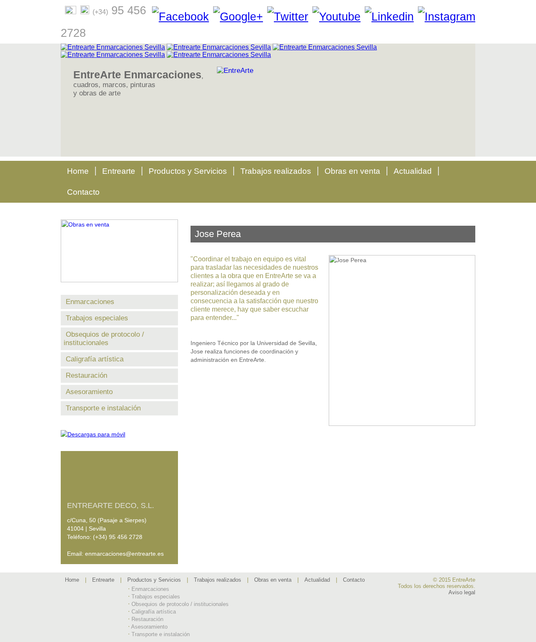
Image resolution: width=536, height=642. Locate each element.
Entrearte (118, 171)
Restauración (86, 375)
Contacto (83, 192)
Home (78, 171)
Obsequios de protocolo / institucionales (104, 338)
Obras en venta (352, 171)
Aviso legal (461, 592)
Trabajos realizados (275, 171)
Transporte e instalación (103, 408)
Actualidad (413, 171)
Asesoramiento (89, 392)
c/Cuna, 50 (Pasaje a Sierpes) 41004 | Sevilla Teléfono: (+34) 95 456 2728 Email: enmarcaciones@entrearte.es (115, 529)
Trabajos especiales (97, 318)
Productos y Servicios (188, 171)
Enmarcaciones (90, 302)
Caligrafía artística (95, 359)
